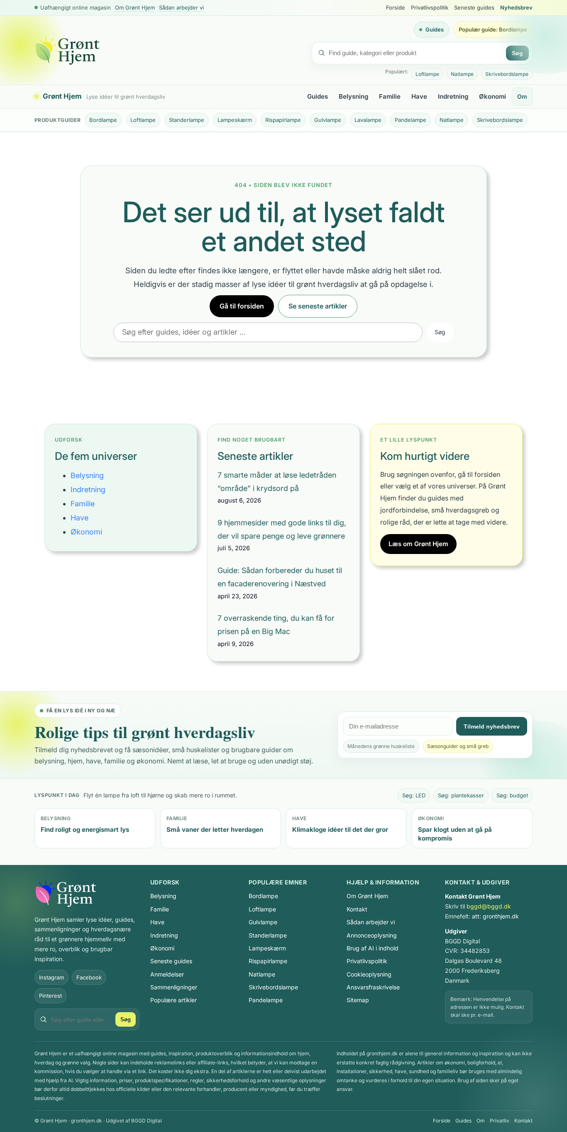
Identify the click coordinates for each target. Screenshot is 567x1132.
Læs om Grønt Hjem (418, 544)
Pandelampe (410, 120)
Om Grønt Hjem (135, 7)
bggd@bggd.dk (489, 906)
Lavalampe (367, 120)
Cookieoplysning (369, 974)
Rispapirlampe (283, 120)
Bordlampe (103, 120)
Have (419, 96)
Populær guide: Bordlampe (493, 29)
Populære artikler (173, 999)
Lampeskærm (235, 120)
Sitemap (358, 999)
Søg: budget (512, 795)
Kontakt (357, 909)
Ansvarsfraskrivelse (373, 987)
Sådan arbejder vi (181, 7)
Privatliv (499, 1120)
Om (522, 96)
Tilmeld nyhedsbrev (492, 726)
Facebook (89, 977)
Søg (517, 53)
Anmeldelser (167, 974)
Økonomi (492, 96)
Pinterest (50, 995)
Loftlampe (427, 74)
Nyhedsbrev (516, 7)
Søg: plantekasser (461, 795)
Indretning (453, 96)
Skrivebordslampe (506, 74)
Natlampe (462, 74)
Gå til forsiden (242, 306)
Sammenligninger (173, 987)
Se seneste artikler (317, 306)
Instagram (51, 977)
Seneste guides (474, 7)
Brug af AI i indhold (372, 948)
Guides (434, 29)
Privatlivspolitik (429, 7)
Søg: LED (413, 795)
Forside (395, 7)
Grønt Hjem (62, 96)
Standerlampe (186, 120)
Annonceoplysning (372, 935)
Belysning (353, 96)
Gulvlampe (327, 120)
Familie (390, 96)
